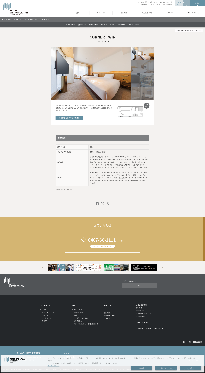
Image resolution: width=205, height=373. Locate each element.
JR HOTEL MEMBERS (143, 322)
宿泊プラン (82, 25)
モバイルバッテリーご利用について (86, 324)
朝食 (75, 315)
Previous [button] (42, 267)
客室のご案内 (33, 19)
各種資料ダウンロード (143, 314)
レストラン (101, 13)
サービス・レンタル (108, 25)
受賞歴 (44, 321)
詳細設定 (141, 368)
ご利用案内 (121, 25)
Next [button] (162, 267)
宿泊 (77, 13)
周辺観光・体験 (147, 13)
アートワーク (46, 318)
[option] (61, 267)
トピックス (46, 309)
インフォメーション (49, 312)
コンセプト (46, 315)
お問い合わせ (153, 2)
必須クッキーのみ (166, 368)
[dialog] (102, 363)
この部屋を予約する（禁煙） (69, 118)
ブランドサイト (178, 3)
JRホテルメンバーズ (166, 2)
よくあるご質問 (142, 2)
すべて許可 (190, 368)
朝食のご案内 (93, 25)
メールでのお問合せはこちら (103, 246)
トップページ (45, 305)
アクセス (170, 13)
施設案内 (124, 13)
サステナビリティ (193, 13)
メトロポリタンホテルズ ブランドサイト (149, 328)
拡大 (146, 107)
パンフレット (140, 311)
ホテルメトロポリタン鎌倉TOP (12, 19)
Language (186, 3)
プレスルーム (140, 308)
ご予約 (197, 3)
